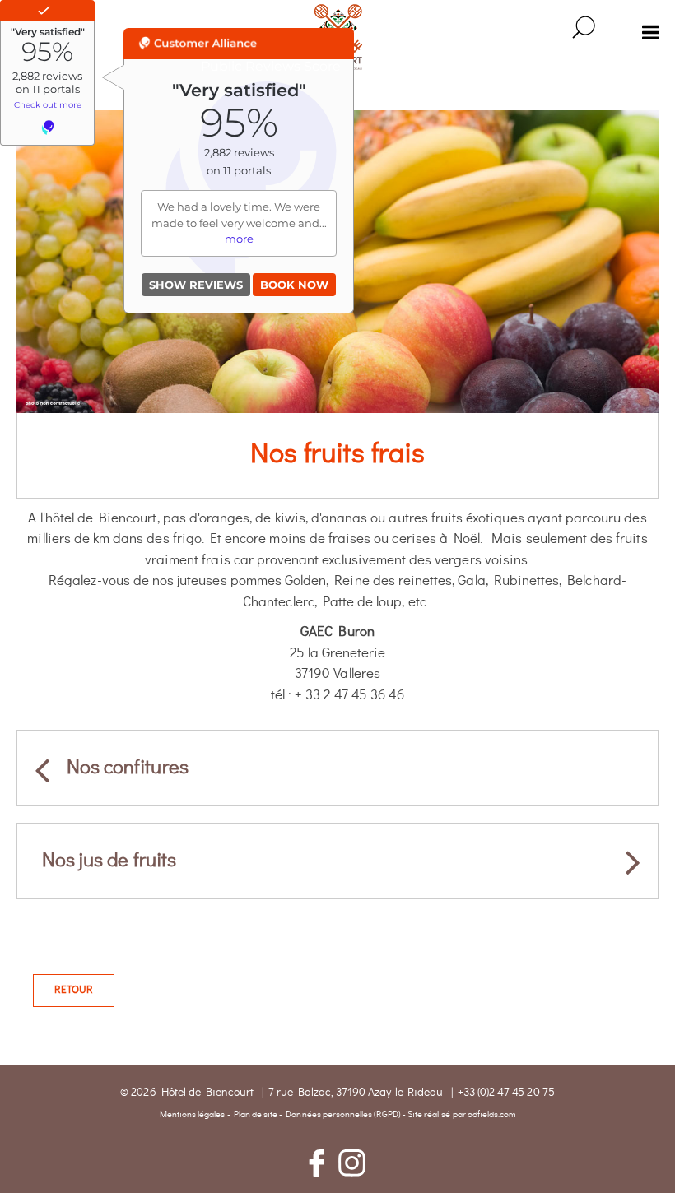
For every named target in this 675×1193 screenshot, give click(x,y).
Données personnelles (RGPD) (343, 1114)
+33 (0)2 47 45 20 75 (506, 1092)
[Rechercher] (583, 27)
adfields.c (486, 1114)
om (509, 1114)
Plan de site (256, 1114)
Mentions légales (193, 1114)
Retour (73, 990)
